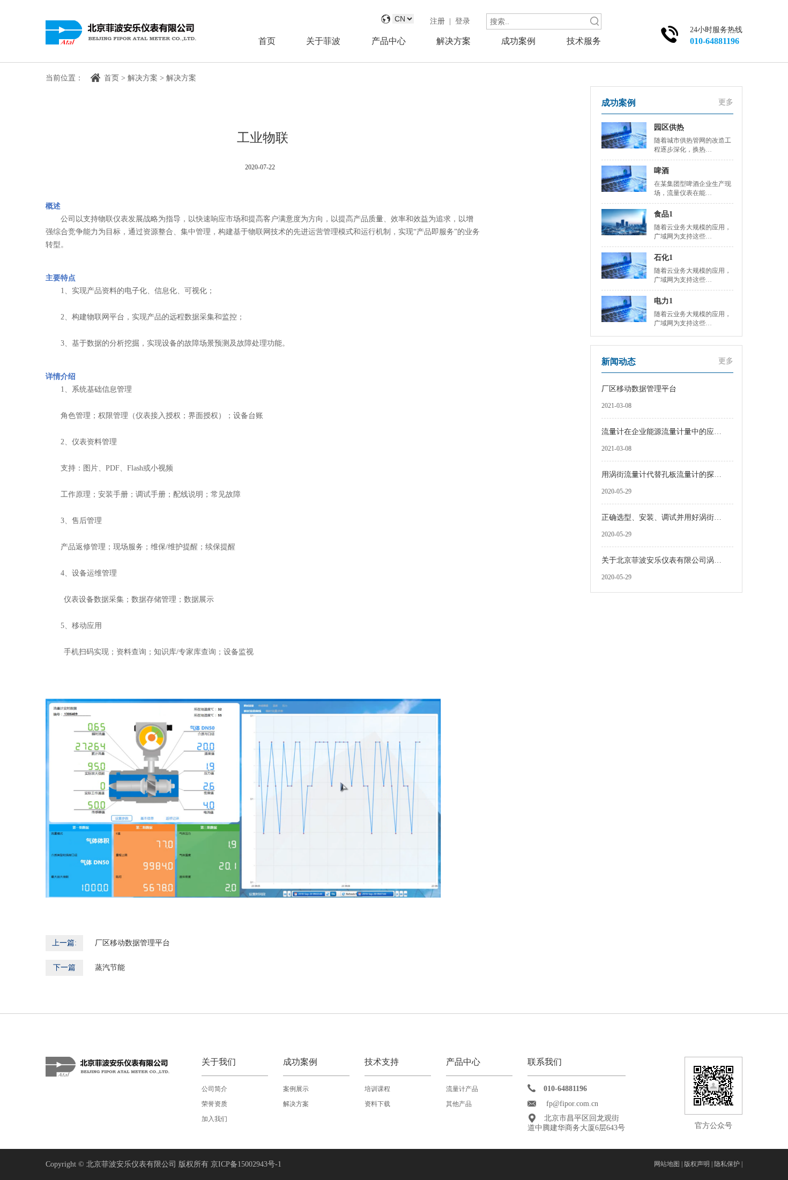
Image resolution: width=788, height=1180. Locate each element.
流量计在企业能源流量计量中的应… (661, 432)
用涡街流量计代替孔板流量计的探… (661, 474)
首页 (267, 41)
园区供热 (669, 127)
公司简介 (214, 1089)
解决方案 (453, 41)
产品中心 (388, 41)
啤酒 (661, 171)
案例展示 (296, 1089)
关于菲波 (323, 41)
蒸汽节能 (110, 968)
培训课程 (377, 1089)
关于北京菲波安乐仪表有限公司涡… (661, 560)
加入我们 (214, 1119)
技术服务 (584, 41)
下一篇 (64, 968)
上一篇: (64, 943)
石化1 (663, 257)
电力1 (663, 301)
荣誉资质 (214, 1104)
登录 (462, 21)
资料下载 (377, 1104)
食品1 (663, 214)
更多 (725, 102)
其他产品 (459, 1104)
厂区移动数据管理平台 (132, 943)
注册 (437, 21)
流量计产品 (462, 1089)
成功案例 (518, 41)
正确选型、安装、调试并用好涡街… (661, 517)
